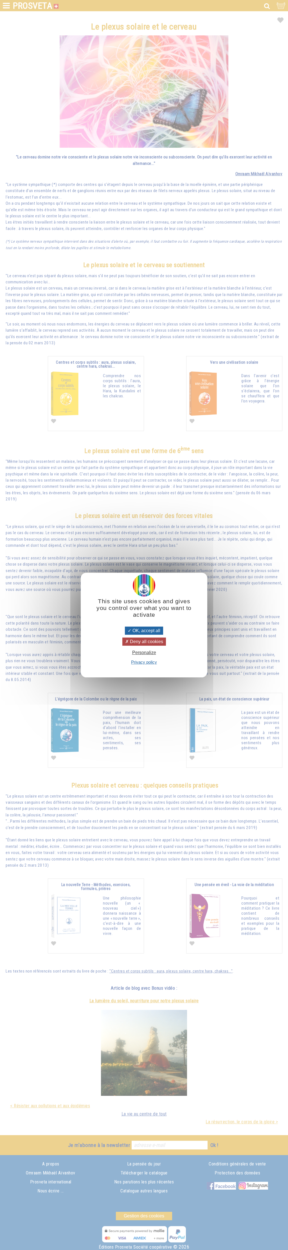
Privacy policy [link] (144, 662)
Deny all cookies (146, 641)
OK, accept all (145, 630)
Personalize (144, 652)
